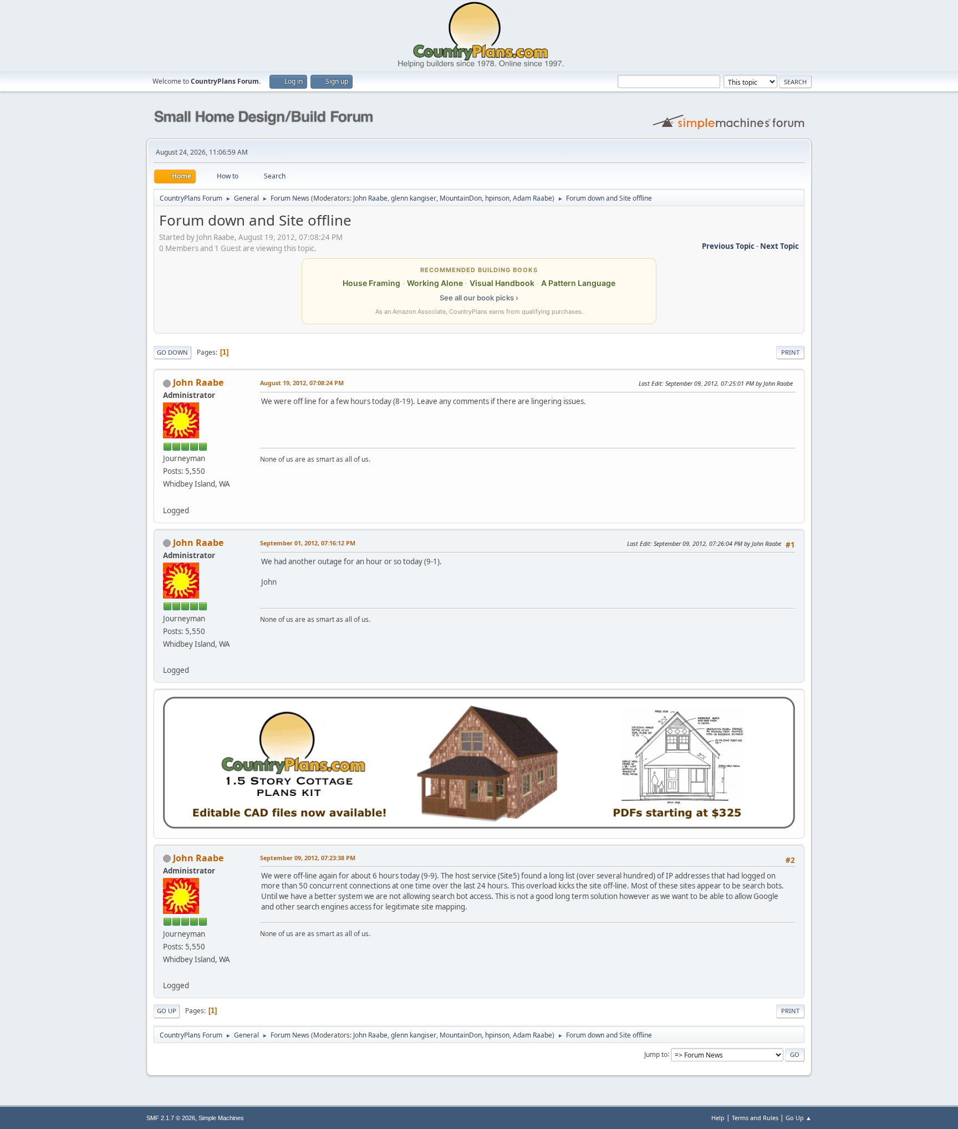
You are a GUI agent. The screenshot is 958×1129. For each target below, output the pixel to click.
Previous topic (728, 246)
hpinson (497, 198)
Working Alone (435, 283)
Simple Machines (221, 1118)
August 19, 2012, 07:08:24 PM (302, 383)
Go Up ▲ (799, 1117)
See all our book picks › (479, 297)
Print (790, 352)
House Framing (371, 283)
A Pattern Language (578, 283)
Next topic (779, 246)
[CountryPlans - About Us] (167, 497)
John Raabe (370, 198)
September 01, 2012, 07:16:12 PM (307, 543)
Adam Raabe (532, 198)
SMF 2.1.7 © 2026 (170, 1118)
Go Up (166, 1011)
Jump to (655, 1054)
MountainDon (461, 198)
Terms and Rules (755, 1117)
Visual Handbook (502, 283)
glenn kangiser (413, 198)
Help (718, 1117)
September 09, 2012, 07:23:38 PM (307, 858)
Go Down (172, 352)
